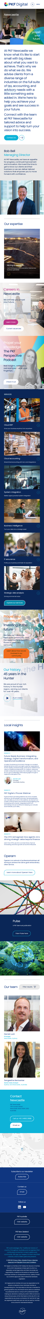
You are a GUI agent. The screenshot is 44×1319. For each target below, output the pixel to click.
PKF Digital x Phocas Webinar (17, 793)
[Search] (32, 4)
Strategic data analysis (14, 593)
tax (10, 86)
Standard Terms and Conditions (26, 1262)
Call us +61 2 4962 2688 (22, 1118)
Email (22, 1192)
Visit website (22, 1222)
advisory (10, 90)
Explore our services (15, 603)
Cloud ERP (8, 425)
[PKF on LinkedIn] (19, 1206)
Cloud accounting (12, 458)
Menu (38, 4)
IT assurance (9, 559)
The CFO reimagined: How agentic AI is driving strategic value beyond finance (22, 838)
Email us (16, 1125)
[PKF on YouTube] (24, 1206)
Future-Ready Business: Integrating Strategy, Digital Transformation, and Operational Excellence (21, 758)
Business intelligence (13, 525)
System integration (12, 492)
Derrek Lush (9, 1034)
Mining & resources (15, 265)
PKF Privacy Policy (16, 1260)
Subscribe (22, 1176)
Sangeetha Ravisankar (14, 1080)
